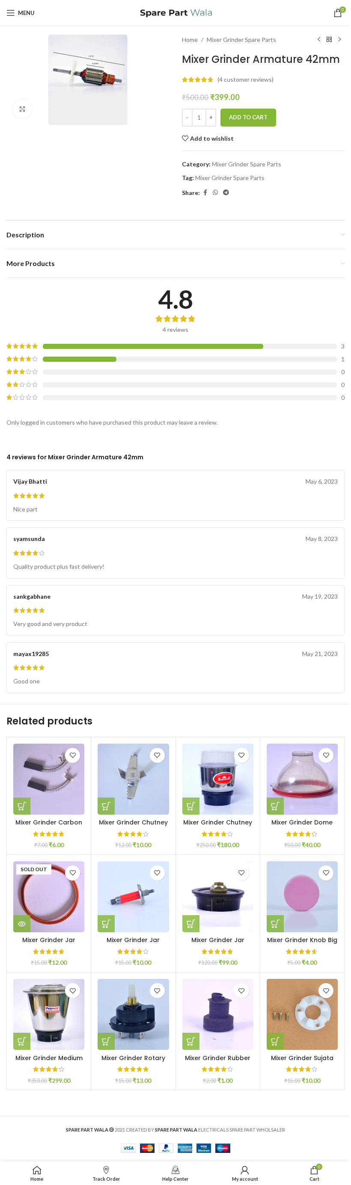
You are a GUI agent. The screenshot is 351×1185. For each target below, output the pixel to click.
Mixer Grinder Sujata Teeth (302, 1062)
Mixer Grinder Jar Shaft (133, 944)
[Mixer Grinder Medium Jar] (48, 1014)
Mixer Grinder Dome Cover (302, 826)
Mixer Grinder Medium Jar (49, 1062)
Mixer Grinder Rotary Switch (133, 1062)
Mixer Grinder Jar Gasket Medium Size (49, 944)
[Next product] (339, 40)
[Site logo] (175, 12)
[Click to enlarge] (22, 109)
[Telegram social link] (226, 192)
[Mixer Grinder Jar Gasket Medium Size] (48, 896)
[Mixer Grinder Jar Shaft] (133, 896)
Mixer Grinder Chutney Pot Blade (133, 826)
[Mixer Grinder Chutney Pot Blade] (133, 779)
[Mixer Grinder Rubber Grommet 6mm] (217, 1014)
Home (190, 39)
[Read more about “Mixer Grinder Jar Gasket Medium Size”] (21, 923)
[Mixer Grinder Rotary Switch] (133, 1014)
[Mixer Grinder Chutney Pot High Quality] (217, 779)
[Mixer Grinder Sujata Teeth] (302, 1014)
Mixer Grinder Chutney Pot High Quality (217, 826)
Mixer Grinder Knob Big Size (302, 944)
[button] (21, 806)
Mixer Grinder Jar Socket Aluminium (217, 944)
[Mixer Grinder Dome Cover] (302, 779)
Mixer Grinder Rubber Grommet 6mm (217, 1062)
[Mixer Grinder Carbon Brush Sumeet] (48, 779)
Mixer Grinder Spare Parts (241, 39)
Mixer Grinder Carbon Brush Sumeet (48, 826)
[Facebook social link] (205, 192)
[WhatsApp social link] (215, 192)
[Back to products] (329, 40)
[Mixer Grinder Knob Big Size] (302, 896)
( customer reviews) (245, 79)
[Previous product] (319, 40)
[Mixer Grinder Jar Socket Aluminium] (217, 896)
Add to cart (248, 117)
